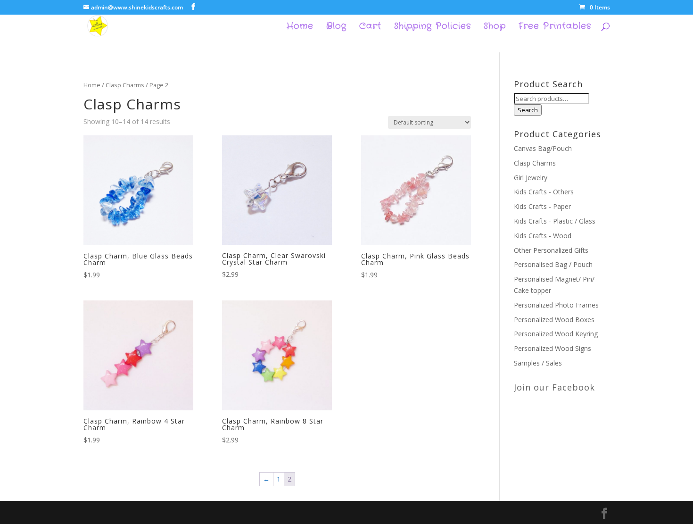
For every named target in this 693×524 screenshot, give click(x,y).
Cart (370, 27)
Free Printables (555, 27)
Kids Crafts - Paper (542, 206)
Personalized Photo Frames (556, 304)
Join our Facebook (554, 387)
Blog (336, 27)
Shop (495, 27)
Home (300, 27)
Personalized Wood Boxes (554, 319)
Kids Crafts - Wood (542, 235)
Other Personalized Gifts (551, 250)
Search (528, 110)
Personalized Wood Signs (552, 348)
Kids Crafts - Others (544, 191)
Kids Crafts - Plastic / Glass (554, 220)
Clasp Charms (125, 85)
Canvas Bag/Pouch (543, 148)
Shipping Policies (432, 27)
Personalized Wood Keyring (556, 333)
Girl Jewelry (530, 177)
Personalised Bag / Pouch (553, 264)
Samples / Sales (538, 362)
